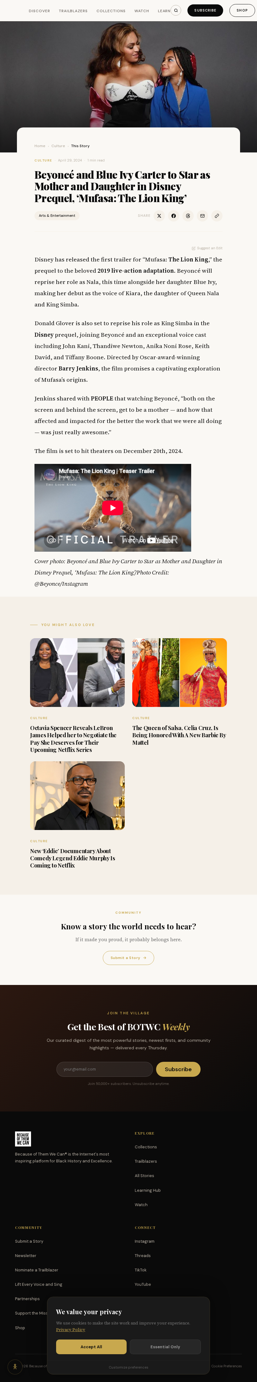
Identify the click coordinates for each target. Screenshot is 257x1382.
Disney (44, 335)
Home (39, 145)
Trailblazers (73, 10)
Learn (164, 10)
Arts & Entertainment (57, 215)
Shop (242, 10)
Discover (39, 10)
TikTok (141, 1270)
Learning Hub (148, 1190)
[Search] (175, 10)
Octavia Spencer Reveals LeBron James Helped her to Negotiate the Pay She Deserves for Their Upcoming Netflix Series (73, 738)
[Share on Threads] (188, 215)
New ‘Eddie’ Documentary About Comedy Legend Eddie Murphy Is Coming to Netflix (72, 858)
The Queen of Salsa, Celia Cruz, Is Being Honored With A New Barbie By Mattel (179, 735)
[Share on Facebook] (173, 215)
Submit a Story (128, 957)
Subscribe (205, 10)
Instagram (145, 1241)
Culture (58, 145)
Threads (143, 1255)
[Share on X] (159, 215)
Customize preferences (128, 1367)
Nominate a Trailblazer (36, 1270)
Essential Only (165, 1347)
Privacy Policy (70, 1329)
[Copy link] (217, 215)
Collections (111, 10)
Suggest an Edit (210, 248)
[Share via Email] (202, 215)
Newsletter (25, 1255)
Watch (141, 10)
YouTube (143, 1284)
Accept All (91, 1347)
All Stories (144, 1175)
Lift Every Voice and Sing (38, 1284)
